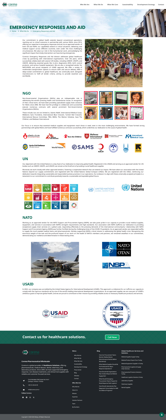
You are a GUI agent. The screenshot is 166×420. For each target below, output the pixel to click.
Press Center (77, 370)
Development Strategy (146, 4)
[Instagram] (30, 397)
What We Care (112, 4)
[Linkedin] (26, 397)
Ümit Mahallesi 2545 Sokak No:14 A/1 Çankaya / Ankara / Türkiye (38, 380)
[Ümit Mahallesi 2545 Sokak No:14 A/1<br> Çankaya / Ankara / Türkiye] (24, 380)
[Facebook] (23, 397)
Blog (75, 373)
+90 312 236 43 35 (33, 385)
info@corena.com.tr (33, 389)
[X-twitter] (33, 397)
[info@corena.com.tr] (24, 390)
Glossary (76, 375)
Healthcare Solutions (51, 365)
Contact (161, 4)
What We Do (98, 4)
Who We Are (84, 4)
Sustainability (127, 4)
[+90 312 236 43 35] (24, 385)
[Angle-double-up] (161, 414)
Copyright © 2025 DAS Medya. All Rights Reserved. (36, 417)
